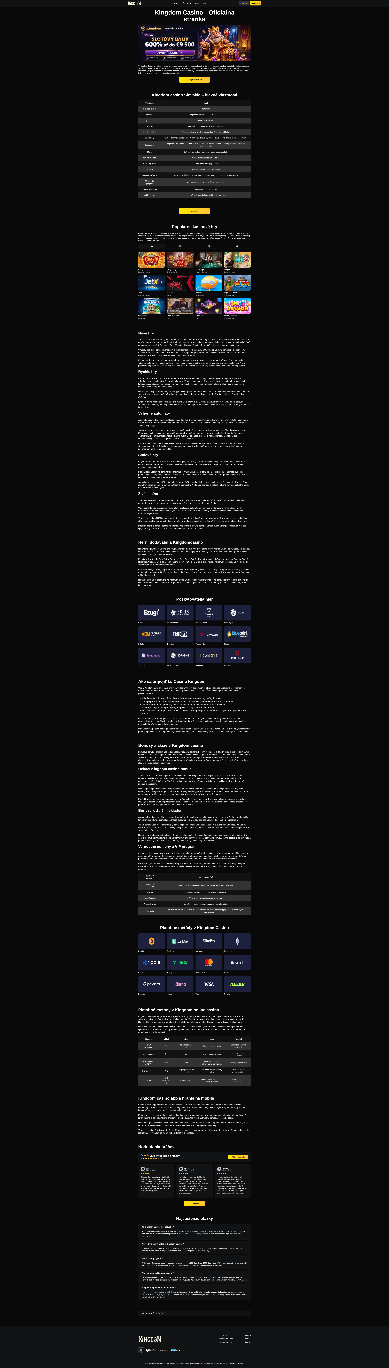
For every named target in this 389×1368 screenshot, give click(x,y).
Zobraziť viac (194, 1203)
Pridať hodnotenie (238, 1157)
